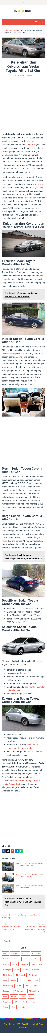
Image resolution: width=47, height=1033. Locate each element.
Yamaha (22, 1007)
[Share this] (4, 851)
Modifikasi (33, 975)
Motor (22, 980)
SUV (17, 1002)
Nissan (35, 985)
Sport (31, 996)
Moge (5, 980)
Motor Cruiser (33, 980)
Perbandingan (20, 991)
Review (11, 915)
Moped (13, 980)
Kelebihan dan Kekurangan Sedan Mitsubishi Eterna (29, 886)
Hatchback (27, 959)
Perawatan (7, 991)
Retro (5, 996)
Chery (5, 953)
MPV (19, 985)
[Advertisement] (23, 106)
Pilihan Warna (34, 991)
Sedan (17, 915)
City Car (25, 953)
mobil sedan (30, 197)
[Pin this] (12, 851)
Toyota (30, 144)
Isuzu (15, 964)
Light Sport (7, 969)
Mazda (25, 969)
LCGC (41, 964)
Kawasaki (24, 964)
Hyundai (6, 964)
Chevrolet (15, 953)
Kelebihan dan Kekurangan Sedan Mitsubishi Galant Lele (29, 864)
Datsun (16, 959)
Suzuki (25, 1002)
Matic (17, 969)
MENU (40, 22)
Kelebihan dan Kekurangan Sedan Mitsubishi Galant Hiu (29, 875)
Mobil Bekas (7, 975)
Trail (13, 1007)
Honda (37, 959)
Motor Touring (8, 985)
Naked (27, 985)
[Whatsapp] (21, 851)
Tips (33, 1002)
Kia (33, 964)
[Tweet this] (8, 851)
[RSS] (23, 2)
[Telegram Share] (17, 851)
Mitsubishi (35, 969)
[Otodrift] (23, 10)
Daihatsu (6, 959)
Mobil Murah (20, 975)
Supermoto (7, 1002)
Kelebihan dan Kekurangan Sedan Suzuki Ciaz (11, 926)
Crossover (36, 953)
